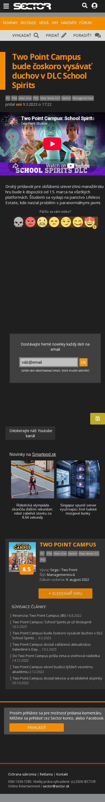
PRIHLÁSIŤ (36, 727)
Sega (54, 569)
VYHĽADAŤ (21, 35)
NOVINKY (10, 22)
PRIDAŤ (52, 35)
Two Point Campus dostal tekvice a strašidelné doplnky (57, 678)
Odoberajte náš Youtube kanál (30, 433)
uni (19, 104)
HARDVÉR (68, 22)
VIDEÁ (43, 22)
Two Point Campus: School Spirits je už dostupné (52, 621)
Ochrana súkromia (22, 774)
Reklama (46, 774)
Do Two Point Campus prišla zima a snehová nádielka (56, 655)
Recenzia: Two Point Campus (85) (39, 615)
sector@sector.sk (56, 786)
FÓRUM (85, 22)
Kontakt (62, 774)
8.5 (26, 569)
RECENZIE (28, 22)
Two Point (69, 569)
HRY (54, 22)
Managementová (61, 574)
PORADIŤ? (82, 35)
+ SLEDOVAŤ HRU (65, 593)
